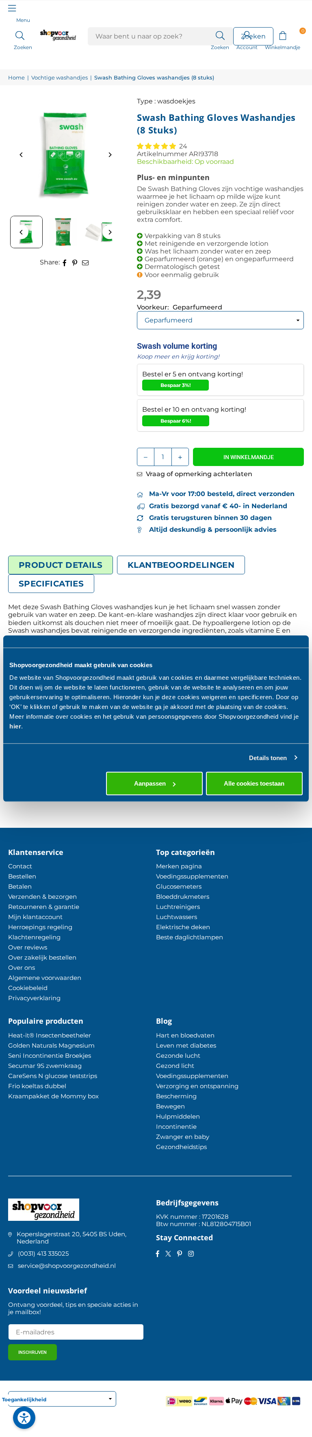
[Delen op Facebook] (65, 262)
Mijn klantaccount (35, 917)
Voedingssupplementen (192, 876)
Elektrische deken (183, 927)
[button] (282, 35)
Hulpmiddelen (178, 1116)
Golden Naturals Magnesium (51, 1045)
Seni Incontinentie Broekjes (49, 1055)
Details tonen (268, 757)
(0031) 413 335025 (43, 1253)
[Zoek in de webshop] (220, 35)
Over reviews (27, 947)
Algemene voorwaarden (44, 978)
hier (15, 726)
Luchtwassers (176, 917)
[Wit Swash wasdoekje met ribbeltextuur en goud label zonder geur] (99, 232)
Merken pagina (179, 866)
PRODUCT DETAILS (60, 565)
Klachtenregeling (34, 937)
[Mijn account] (247, 35)
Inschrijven (32, 1352)
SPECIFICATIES (51, 584)
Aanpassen (150, 783)
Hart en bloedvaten (185, 1035)
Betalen (20, 886)
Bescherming (176, 1096)
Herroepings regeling (40, 927)
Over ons (21, 967)
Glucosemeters (179, 886)
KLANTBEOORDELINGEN (181, 565)
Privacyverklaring (34, 998)
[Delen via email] (85, 262)
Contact (20, 866)
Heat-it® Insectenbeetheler (49, 1035)
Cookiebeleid (28, 988)
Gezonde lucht (178, 1055)
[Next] (109, 155)
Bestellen (22, 876)
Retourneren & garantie (43, 907)
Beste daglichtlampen (189, 937)
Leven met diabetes (186, 1045)
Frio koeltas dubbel (37, 1086)
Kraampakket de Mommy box (53, 1096)
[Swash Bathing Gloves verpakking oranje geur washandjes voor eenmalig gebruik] (63, 232)
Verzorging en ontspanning (197, 1086)
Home (16, 78)
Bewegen (170, 1106)
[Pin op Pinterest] (75, 262)
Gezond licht (175, 1066)
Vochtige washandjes (59, 78)
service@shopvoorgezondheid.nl (67, 1265)
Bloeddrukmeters (182, 896)
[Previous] (21, 155)
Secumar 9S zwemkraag (45, 1066)
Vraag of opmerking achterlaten (198, 474)
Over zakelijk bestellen (42, 957)
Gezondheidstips (181, 1147)
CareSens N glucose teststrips (52, 1076)
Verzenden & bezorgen (42, 896)
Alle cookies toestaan (254, 783)
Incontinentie (176, 1126)
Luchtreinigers (178, 907)
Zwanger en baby (182, 1137)
